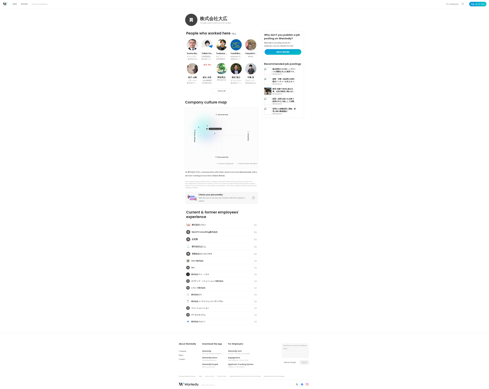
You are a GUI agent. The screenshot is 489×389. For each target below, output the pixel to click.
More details (282, 51)
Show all (222, 91)
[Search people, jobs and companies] (462, 3)
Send (304, 362)
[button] (187, 343)
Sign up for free (478, 4)
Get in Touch (290, 362)
